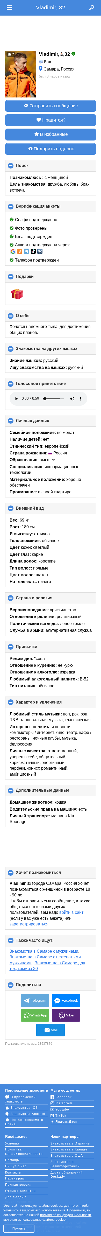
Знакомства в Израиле (70, 1143)
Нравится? (54, 120)
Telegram (38, 1000)
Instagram (63, 1103)
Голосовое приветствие (49, 385)
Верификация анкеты (47, 208)
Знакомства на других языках (55, 350)
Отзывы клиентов (20, 1191)
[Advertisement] (50, 32)
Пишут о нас (16, 1166)
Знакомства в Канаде (69, 1149)
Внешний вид (38, 510)
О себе (31, 317)
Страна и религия (43, 600)
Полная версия (18, 1184)
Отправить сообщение (54, 105)
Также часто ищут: (43, 942)
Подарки (33, 278)
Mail (54, 1030)
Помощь (12, 1160)
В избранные (54, 134)
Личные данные (41, 422)
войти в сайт (71, 912)
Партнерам (15, 1178)
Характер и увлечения (47, 704)
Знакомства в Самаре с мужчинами (44, 951)
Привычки (35, 648)
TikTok (60, 1116)
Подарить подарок (54, 148)
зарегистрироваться (29, 924)
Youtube (62, 1109)
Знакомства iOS (24, 1107)
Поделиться (37, 986)
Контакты (13, 1172)
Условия (12, 1143)
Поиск (31, 167)
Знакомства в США (67, 1155)
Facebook (70, 1000)
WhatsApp (38, 1015)
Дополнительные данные (51, 792)
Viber (70, 1015)
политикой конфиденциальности (65, 1215)
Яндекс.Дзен (66, 1121)
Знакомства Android (28, 1114)
